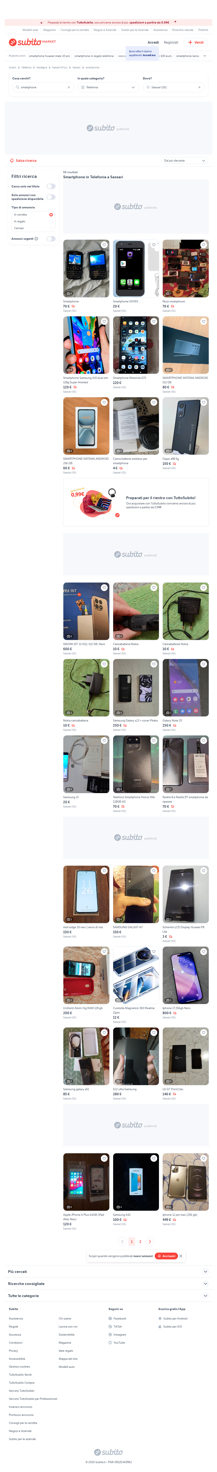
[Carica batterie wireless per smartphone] (136, 436)
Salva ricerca (26, 160)
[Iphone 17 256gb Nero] (186, 985)
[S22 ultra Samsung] (136, 1063)
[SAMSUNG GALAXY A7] (136, 904)
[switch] (51, 186)
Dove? (147, 78)
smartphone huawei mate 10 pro (49, 56)
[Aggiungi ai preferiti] (104, 244)
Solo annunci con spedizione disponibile (27, 197)
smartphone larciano (189, 56)
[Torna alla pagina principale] (33, 42)
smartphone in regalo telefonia (94, 56)
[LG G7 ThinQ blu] (186, 1063)
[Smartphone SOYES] (136, 276)
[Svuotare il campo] (69, 87)
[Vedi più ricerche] (204, 56)
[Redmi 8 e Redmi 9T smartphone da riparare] (186, 774)
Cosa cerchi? (21, 78)
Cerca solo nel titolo (25, 186)
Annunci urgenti (22, 239)
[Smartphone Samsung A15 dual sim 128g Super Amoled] (86, 355)
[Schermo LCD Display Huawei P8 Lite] (186, 904)
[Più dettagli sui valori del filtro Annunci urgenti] (36, 239)
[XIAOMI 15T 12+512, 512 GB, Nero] (86, 618)
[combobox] (43, 87)
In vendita (20, 214)
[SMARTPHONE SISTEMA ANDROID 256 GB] (86, 436)
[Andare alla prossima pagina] (150, 1241)
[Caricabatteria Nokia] (136, 618)
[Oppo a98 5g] (186, 436)
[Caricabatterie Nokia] (186, 618)
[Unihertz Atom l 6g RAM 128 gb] (86, 985)
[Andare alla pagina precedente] (122, 1241)
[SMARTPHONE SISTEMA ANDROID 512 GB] (186, 355)
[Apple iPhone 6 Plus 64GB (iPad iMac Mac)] (86, 1192)
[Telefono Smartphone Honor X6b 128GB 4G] (136, 774)
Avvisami (169, 1256)
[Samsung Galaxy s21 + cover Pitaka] (136, 695)
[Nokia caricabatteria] (86, 695)
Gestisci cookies (19, 1366)
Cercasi (19, 228)
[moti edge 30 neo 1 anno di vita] (86, 904)
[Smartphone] (86, 276)
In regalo (19, 221)
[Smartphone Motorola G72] (136, 355)
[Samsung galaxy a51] (86, 1063)
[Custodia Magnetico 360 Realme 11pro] (136, 985)
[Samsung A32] (136, 1192)
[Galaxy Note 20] (186, 695)
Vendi (199, 42)
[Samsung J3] (86, 774)
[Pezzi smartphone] (186, 276)
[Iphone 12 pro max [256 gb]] (186, 1192)
